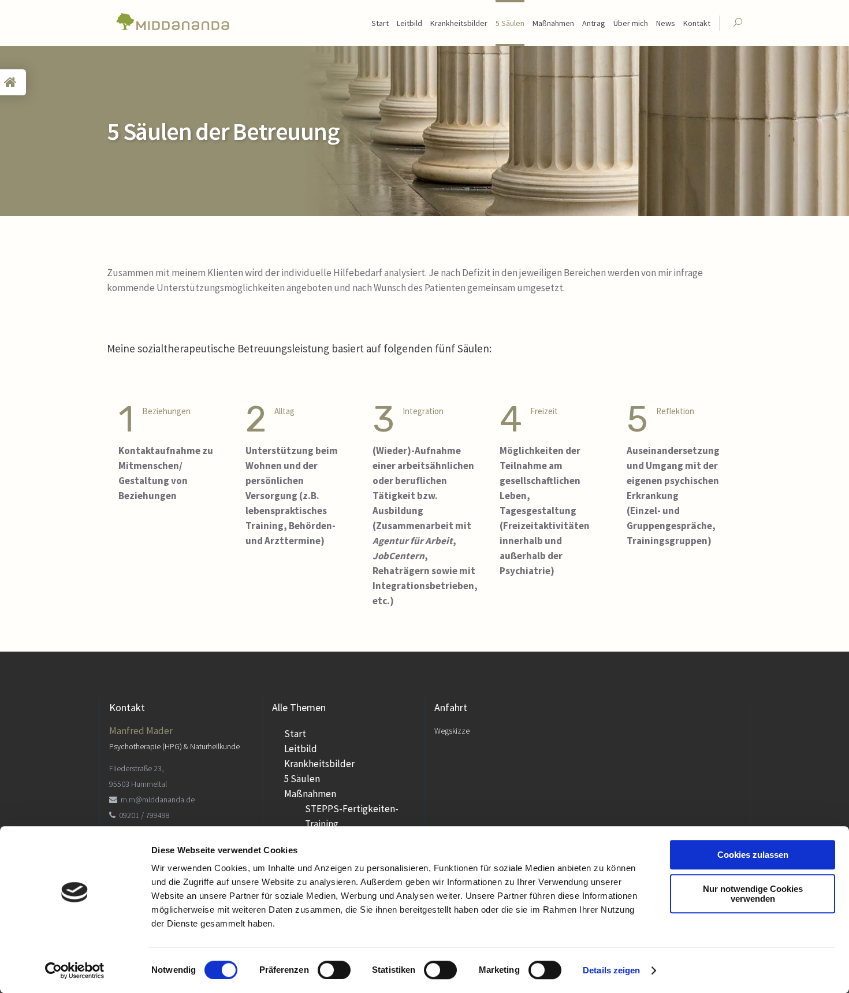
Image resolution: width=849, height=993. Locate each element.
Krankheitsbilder (319, 763)
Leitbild (300, 748)
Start (295, 733)
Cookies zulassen (752, 855)
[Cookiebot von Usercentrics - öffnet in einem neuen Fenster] (74, 970)
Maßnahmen (310, 793)
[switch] (334, 970)
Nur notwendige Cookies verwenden (753, 893)
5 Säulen (302, 778)
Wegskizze (452, 731)
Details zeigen (611, 970)
